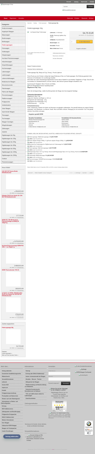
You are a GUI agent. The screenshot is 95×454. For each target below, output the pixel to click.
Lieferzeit (4, 382)
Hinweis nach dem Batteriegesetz (11, 398)
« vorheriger (77, 173)
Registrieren (13, 18)
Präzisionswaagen (7, 162)
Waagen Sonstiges (7, 122)
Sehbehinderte (6, 105)
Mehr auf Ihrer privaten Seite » (10, 355)
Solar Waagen (6, 108)
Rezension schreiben (58, 56)
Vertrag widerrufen (7, 371)
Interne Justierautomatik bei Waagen (35, 376)
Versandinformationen (7, 379)
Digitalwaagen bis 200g (9, 142)
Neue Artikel (6, 167)
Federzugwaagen (7, 45)
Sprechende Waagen (8, 112)
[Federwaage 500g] (32, 155)
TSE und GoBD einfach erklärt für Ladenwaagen (34, 394)
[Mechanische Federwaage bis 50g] (37, 144)
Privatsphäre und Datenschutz (10, 396)
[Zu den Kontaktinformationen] (83, 366)
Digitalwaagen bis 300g (9, 145)
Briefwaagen (5, 41)
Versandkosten (90, 35)
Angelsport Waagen (8, 31)
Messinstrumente (7, 85)
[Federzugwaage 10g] (33, 148)
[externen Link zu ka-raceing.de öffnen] (83, 375)
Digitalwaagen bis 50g (8, 135)
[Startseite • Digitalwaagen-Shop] (13, 4)
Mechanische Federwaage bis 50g (56, 144)
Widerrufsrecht (6, 376)
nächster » (85, 173)
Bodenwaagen (6, 38)
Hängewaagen (6, 55)
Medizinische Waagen (8, 81)
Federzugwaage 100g (46, 137)
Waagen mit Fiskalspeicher (9, 428)
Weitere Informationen (8, 420)
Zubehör (4, 132)
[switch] (89, 433)
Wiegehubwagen (7, 125)
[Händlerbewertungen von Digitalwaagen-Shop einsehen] (59, 411)
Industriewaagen (7, 61)
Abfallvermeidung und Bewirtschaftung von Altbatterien (35, 385)
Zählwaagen (5, 128)
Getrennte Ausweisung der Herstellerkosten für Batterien (32, 390)
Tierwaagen (5, 115)
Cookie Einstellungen (7, 431)
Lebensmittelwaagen (8, 78)
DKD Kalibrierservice (7, 409)
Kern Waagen (5, 422)
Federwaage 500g (43, 155)
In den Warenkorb (84, 41)
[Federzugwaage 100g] (33, 137)
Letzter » (91, 173)
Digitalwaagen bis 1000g (9, 152)
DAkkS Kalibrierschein (8, 417)
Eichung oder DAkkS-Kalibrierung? (35, 373)
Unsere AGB (5, 384)
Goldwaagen (6, 51)
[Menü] (92, 422)
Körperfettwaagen (7, 65)
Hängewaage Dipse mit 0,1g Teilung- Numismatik (68, 151)
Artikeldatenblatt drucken (59, 53)
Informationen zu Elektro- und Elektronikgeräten (9, 402)
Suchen (90, 6)
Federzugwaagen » (7, 353)
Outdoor (4, 158)
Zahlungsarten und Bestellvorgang (11, 411)
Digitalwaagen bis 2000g (9, 155)
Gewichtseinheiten (30, 398)
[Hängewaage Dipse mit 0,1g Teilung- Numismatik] (41, 151)
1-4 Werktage (59, 32)
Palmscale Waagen (8, 92)
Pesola (61, 48)
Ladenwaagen (6, 75)
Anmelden (21, 18)
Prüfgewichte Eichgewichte (9, 414)
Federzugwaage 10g (45, 148)
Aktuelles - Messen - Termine (33, 379)
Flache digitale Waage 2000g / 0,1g (57, 140)
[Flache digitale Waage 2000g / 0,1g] (37, 140)
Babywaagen (6, 35)
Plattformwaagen (7, 98)
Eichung (4, 406)
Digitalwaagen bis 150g (9, 138)
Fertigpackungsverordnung (9, 393)
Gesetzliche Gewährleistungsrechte (11, 373)
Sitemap (28, 371)
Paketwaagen (6, 88)
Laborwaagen (6, 71)
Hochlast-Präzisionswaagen (10, 58)
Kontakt (4, 390)
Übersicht (30, 173)
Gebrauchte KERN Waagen (9, 425)
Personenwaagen (7, 95)
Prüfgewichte (6, 102)
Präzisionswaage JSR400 (49, 159)
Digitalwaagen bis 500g (9, 148)
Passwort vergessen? (53, 383)
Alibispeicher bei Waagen (32, 382)
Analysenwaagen (7, 28)
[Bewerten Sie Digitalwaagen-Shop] (59, 413)
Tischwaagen (6, 118)
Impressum (5, 387)
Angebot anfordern (81, 48)
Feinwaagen (5, 48)
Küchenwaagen (6, 68)
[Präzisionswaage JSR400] (35, 159)
